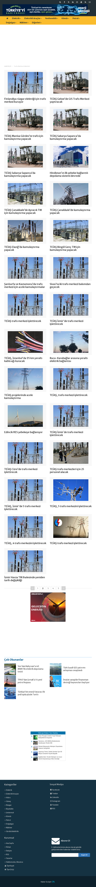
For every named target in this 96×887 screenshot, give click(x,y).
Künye (8, 847)
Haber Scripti (46, 882)
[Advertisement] (48, 42)
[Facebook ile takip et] (64, 2)
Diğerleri (36, 22)
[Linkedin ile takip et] (73, 2)
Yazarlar (9, 858)
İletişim (9, 851)
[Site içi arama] (60, 2)
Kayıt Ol (84, 855)
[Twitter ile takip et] (68, 2)
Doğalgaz (10, 22)
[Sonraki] (63, 588)
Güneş (8, 801)
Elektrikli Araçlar (32, 18)
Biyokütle (9, 809)
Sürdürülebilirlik (12, 831)
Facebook (56, 790)
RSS (53, 809)
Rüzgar (9, 805)
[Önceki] (33, 588)
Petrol (75, 18)
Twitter (55, 794)
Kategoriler (10, 784)
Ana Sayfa (10, 843)
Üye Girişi (10, 870)
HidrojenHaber (43, 733)
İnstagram (56, 801)
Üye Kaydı (10, 866)
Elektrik (16, 18)
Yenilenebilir (51, 18)
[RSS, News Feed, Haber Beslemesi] (85, 2)
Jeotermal (10, 813)
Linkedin (55, 797)
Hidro (8, 798)
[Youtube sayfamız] (81, 2)
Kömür (65, 18)
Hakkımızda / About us (14, 862)
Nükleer (23, 22)
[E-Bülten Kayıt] (90, 2)
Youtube (55, 805)
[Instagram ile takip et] (77, 2)
